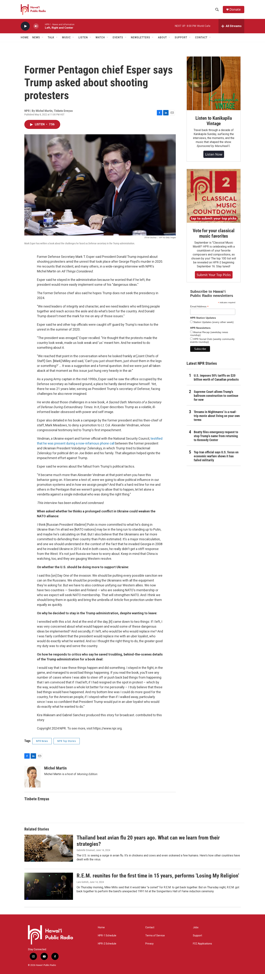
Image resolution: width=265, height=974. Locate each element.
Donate (235, 9)
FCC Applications (202, 943)
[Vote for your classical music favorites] (213, 196)
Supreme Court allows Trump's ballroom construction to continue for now (216, 395)
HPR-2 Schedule (107, 943)
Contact (149, 927)
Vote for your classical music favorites (213, 233)
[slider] (41, 26)
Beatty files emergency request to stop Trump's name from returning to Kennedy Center (216, 436)
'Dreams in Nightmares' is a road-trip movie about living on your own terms (217, 416)
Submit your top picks (214, 275)
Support (197, 935)
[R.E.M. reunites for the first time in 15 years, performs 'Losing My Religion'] (48, 886)
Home (25, 37)
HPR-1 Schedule (107, 935)
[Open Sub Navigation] (42, 37)
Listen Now (213, 154)
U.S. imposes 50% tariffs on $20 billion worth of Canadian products (216, 377)
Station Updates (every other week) (213, 322)
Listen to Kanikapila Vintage (213, 120)
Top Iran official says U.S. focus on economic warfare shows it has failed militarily (216, 456)
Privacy (149, 943)
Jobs (195, 927)
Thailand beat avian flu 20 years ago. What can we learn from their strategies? (148, 840)
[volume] (36, 26)
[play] (25, 26)
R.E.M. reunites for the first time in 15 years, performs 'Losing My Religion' (158, 875)
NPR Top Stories (66, 741)
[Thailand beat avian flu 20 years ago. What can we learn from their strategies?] (48, 848)
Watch (100, 37)
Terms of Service (155, 935)
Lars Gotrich (83, 882)
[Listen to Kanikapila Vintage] (213, 83)
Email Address (199, 306)
